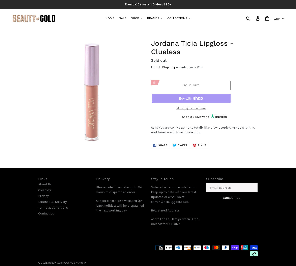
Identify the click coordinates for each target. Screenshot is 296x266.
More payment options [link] (191, 108)
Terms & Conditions (53, 207)
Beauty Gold (55, 262)
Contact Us (46, 213)
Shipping (168, 67)
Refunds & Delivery (52, 202)
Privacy (43, 196)
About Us (45, 184)
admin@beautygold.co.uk (170, 202)
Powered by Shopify (74, 262)
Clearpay (44, 190)
